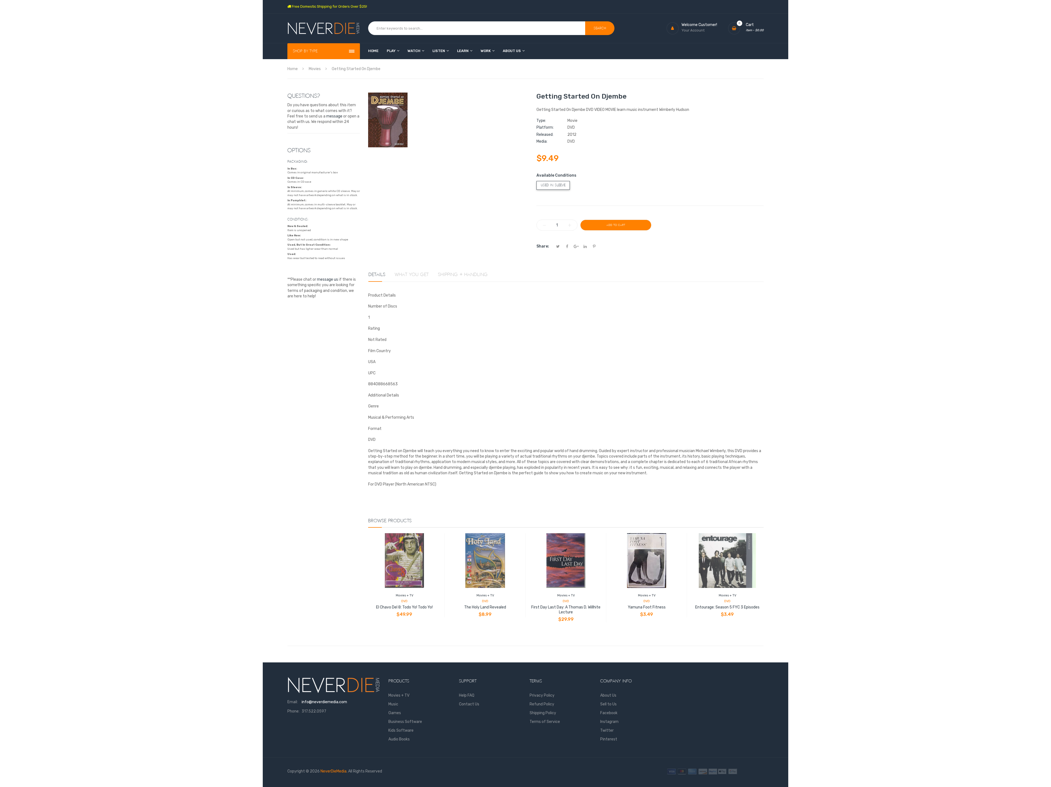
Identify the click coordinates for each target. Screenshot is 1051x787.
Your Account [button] (693, 30)
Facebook (608, 713)
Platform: (545, 127)
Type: (541, 120)
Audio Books (399, 739)
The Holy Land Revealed (485, 607)
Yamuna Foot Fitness (647, 607)
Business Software (405, 721)
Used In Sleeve (553, 185)
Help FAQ (466, 695)
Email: (292, 702)
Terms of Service (545, 721)
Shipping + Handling (463, 274)
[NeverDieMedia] (323, 28)
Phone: (293, 711)
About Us (608, 695)
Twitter (607, 730)
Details (376, 274)
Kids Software (401, 730)
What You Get (412, 274)
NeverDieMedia (334, 771)
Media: (541, 141)
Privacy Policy (542, 695)
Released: (544, 134)
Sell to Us (608, 704)
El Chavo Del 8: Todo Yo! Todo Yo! (404, 607)
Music (393, 704)
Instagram (609, 721)
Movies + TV (404, 595)
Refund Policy (542, 704)
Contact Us (469, 704)
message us (327, 279)
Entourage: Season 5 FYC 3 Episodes (727, 607)
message (334, 116)
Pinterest (608, 739)
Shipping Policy (543, 713)
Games (394, 713)
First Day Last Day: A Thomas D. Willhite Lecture (565, 609)
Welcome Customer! (699, 24)
